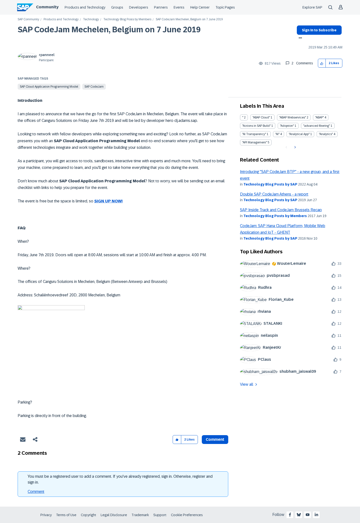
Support (160, 515)
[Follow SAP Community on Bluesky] (299, 515)
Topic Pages (225, 7)
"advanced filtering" (316, 126)
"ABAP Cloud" (261, 117)
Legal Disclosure (114, 515)
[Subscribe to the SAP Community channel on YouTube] (308, 515)
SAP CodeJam (94, 86)
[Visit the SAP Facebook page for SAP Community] (290, 515)
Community (47, 7)
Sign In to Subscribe (319, 30)
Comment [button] (215, 439)
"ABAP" (319, 117)
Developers (138, 7)
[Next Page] (294, 147)
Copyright (88, 515)
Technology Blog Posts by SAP (270, 184)
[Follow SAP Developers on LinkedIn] (316, 515)
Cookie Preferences (187, 515)
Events (179, 7)
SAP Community (28, 19)
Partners (161, 7)
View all (246, 384)
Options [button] (299, 38)
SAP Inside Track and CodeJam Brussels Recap (281, 210)
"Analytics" (326, 134)
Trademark (140, 515)
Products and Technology (85, 7)
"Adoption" (287, 126)
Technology (91, 19)
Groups (117, 7)
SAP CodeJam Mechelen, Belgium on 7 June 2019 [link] (189, 19)
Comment (36, 491)
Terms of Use (66, 515)
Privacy (46, 515)
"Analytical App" (299, 134)
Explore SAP (312, 7)
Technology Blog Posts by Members (127, 19)
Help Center (200, 7)
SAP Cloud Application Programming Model (49, 86)
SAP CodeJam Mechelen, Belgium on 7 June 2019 (109, 29)
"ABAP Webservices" (292, 117)
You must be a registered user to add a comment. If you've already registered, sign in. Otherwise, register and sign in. (120, 479)
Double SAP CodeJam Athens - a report (274, 194)
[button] (322, 63)
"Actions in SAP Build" (256, 126)
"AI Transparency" (254, 134)
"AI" (277, 134)
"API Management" (254, 142)
